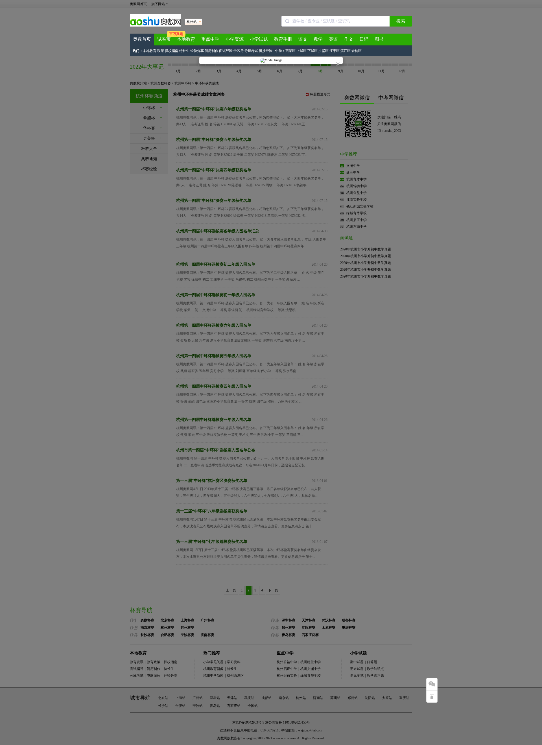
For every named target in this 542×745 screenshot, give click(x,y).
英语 (333, 39)
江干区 (334, 51)
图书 (379, 39)
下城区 (312, 51)
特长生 (184, 51)
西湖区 (290, 51)
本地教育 (186, 39)
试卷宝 (164, 39)
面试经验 (226, 51)
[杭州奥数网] (155, 25)
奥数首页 (142, 39)
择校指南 (171, 51)
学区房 (238, 51)
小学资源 (235, 39)
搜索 (400, 21)
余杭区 (356, 51)
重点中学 (210, 39)
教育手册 (283, 39)
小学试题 (259, 39)
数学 (318, 39)
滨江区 (345, 51)
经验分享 (197, 51)
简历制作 (211, 51)
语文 (302, 39)
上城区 (301, 51)
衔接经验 (265, 51)
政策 (160, 51)
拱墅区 (323, 51)
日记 (363, 39)
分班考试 (251, 51)
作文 (348, 39)
